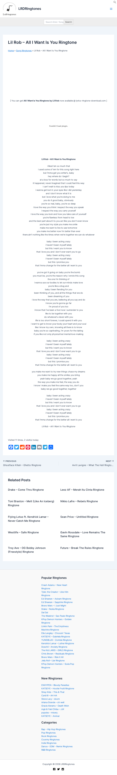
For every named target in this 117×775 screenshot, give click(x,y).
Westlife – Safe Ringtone (23, 532)
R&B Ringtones (48, 750)
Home (11, 50)
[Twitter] (58, 769)
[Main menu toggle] (111, 9)
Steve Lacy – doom (50, 699)
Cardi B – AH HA (49, 695)
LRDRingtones (29, 9)
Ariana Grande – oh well (52, 702)
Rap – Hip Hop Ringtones (53, 729)
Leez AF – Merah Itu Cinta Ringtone (82, 489)
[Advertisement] (58, 76)
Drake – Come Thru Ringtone (26, 489)
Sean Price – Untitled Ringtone (79, 516)
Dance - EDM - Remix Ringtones (57, 746)
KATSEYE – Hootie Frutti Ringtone (57, 688)
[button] (114, 3)
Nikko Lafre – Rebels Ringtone (79, 501)
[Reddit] (62, 769)
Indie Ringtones (49, 743)
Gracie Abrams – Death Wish (55, 706)
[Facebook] (54, 769)
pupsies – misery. (49, 712)
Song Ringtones (24, 50)
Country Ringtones (50, 739)
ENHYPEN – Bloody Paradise (55, 685)
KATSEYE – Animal (50, 716)
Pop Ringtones (48, 732)
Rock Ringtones (49, 736)
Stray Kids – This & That (52, 692)
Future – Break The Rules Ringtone (82, 547)
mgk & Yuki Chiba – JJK (52, 709)
